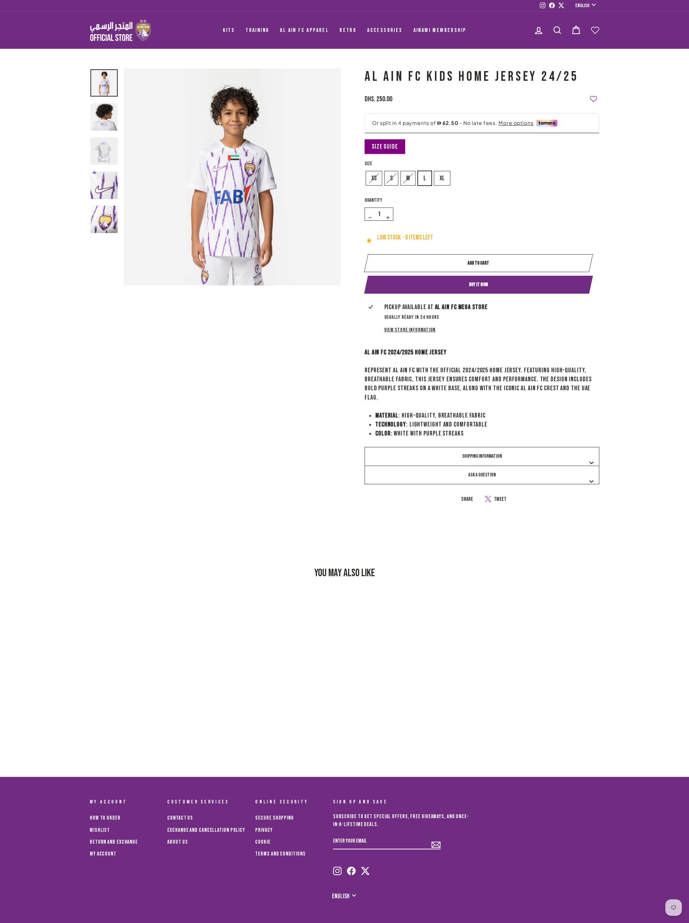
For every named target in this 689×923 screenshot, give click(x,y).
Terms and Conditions (280, 853)
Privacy (263, 830)
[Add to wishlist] (593, 96)
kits (229, 30)
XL (442, 178)
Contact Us (180, 818)
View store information (410, 330)
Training (257, 30)
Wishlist (100, 830)
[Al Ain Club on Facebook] (351, 867)
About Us (177, 842)
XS (373, 178)
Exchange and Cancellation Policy (206, 830)
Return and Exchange (114, 842)
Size (368, 163)
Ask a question (482, 475)
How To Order (105, 818)
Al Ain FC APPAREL (304, 30)
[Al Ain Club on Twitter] (365, 867)
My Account (103, 853)
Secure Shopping (274, 818)
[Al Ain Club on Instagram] (337, 867)
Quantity (373, 200)
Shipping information (482, 456)
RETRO (347, 30)
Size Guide (385, 146)
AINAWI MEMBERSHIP (440, 30)
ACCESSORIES (384, 30)
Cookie (262, 842)
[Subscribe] (436, 841)
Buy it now (478, 284)
